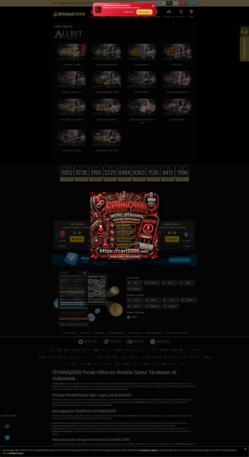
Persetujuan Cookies (148, 450)
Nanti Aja (128, 12)
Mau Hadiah (144, 12)
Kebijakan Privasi (16, 453)
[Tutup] (155, 194)
